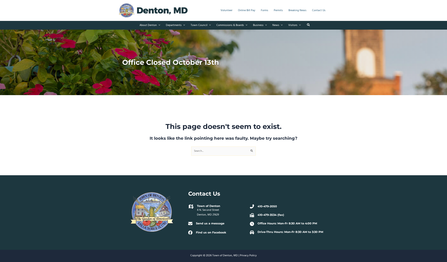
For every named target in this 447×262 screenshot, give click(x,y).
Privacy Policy (248, 255)
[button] (158, 25)
